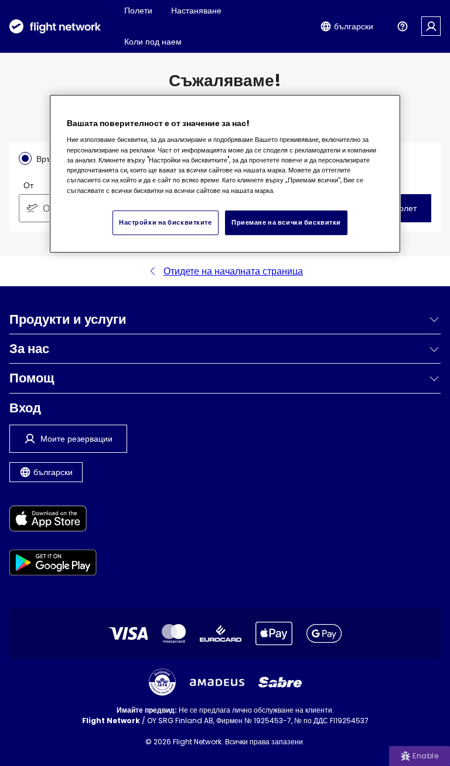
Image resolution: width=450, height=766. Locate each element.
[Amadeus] (217, 682)
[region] (225, 173)
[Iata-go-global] (162, 682)
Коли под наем (153, 42)
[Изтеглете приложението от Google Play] (53, 564)
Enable (425, 756)
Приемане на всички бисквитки (286, 222)
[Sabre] (280, 682)
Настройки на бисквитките (165, 222)
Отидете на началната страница (233, 271)
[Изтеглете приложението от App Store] (53, 520)
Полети (138, 10)
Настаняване (196, 10)
